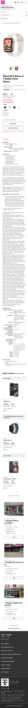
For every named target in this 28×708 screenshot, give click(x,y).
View (14, 537)
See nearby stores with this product (17, 131)
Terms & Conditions (7, 99)
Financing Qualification (8, 102)
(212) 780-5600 (9, 570)
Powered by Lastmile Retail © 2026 (14, 705)
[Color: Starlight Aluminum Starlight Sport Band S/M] (9, 107)
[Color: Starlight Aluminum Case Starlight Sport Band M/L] (19, 107)
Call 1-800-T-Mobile (13, 128)
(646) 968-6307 (10, 529)
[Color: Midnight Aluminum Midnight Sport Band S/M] (14, 107)
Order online (13, 123)
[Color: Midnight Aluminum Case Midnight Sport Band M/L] (5, 107)
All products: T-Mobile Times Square (12, 23)
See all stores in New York (14, 628)
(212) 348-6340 (9, 611)
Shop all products (14, 495)
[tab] (5, 138)
